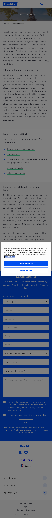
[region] (26, 259)
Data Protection (10, 257)
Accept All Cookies (26, 264)
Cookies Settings (26, 270)
